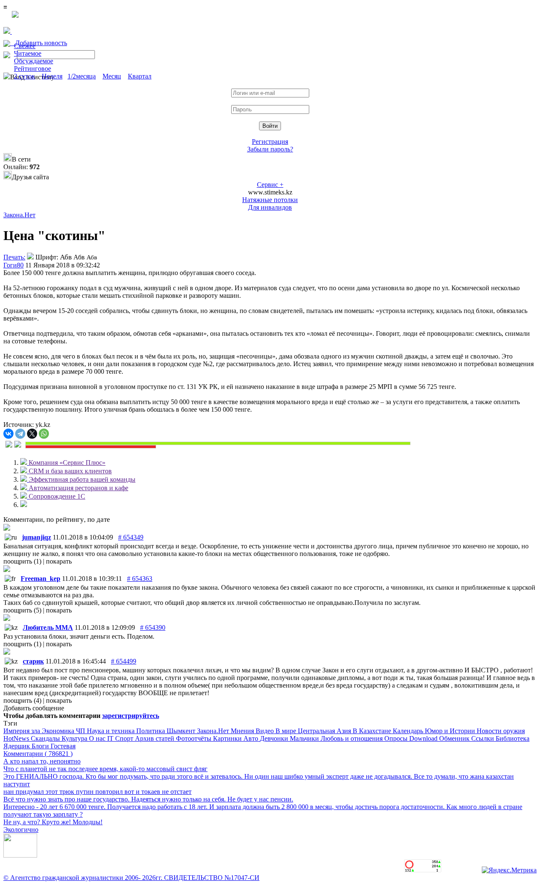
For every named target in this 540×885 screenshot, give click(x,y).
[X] (32, 434)
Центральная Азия (325, 730)
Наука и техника (111, 730)
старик (33, 661)
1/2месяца (82, 76)
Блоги (41, 746)
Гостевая (63, 746)
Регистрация (270, 141)
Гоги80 (13, 265)
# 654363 (139, 578)
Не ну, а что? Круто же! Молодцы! (53, 822)
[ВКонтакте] (8, 434)
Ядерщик (17, 746)
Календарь (409, 730)
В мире (286, 730)
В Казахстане (373, 730)
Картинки (228, 738)
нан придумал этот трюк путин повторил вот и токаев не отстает (97, 791)
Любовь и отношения (352, 738)
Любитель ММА (48, 627)
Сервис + (270, 184)
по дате (98, 519)
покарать (59, 561)
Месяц (112, 76)
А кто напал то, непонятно (42, 761)
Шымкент (182, 730)
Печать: (14, 257)
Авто (251, 738)
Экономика (59, 730)
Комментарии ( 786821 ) (38, 753)
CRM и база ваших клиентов (70, 471)
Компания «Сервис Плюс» (67, 462)
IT (111, 738)
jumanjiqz (36, 537)
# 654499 (123, 661)
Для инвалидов (270, 207)
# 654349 (130, 537)
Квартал (139, 76)
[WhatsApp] (44, 434)
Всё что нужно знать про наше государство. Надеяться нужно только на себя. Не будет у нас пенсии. (148, 799)
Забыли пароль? (270, 149)
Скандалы (46, 738)
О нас (98, 738)
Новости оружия (501, 730)
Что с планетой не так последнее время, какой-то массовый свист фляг (105, 768)
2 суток (24, 76)
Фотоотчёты (194, 738)
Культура (75, 738)
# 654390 (152, 627)
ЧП (81, 730)
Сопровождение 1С (57, 496)
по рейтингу (65, 519)
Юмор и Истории (451, 730)
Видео (265, 730)
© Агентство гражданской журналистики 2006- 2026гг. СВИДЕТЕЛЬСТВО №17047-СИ (131, 877)
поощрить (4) (23, 700)
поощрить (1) (23, 561)
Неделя (52, 76)
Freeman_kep (40, 578)
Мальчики (305, 738)
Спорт (125, 738)
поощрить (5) (23, 610)
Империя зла (22, 730)
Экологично (20, 829)
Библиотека (512, 738)
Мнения (243, 730)
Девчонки (275, 738)
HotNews (17, 738)
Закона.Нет (19, 215)
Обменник (455, 738)
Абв (66, 257)
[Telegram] (20, 434)
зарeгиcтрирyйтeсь (130, 715)
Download (424, 738)
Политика (151, 730)
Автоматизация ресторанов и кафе (78, 487)
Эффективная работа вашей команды (82, 479)
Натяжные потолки (270, 199)
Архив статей (155, 738)
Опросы (396, 738)
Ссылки (483, 738)
